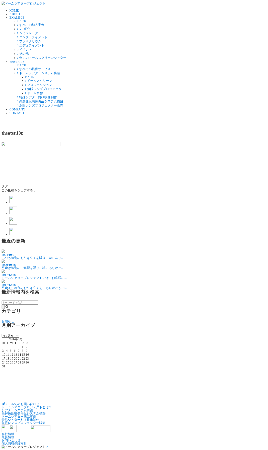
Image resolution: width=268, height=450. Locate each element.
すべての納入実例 (31, 24)
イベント (25, 49)
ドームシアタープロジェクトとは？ (27, 407)
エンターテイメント (32, 37)
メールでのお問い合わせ (22, 404)
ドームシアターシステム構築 (39, 73)
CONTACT (17, 113)
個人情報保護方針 (14, 443)
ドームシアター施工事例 (19, 416)
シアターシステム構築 (17, 410)
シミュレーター (29, 33)
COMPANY (17, 109)
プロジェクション (39, 85)
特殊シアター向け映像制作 (37, 97)
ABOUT (15, 14)
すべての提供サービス (34, 69)
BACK (21, 21)
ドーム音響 (34, 93)
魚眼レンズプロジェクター (45, 89)
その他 (23, 53)
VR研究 (24, 29)
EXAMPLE (17, 17)
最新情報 (8, 437)
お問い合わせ (11, 440)
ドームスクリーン (39, 80)
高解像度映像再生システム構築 (40, 101)
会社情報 (8, 434)
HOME (14, 10)
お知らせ (8, 321)
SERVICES (16, 61)
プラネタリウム (29, 41)
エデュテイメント (31, 45)
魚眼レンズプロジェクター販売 (40, 105)
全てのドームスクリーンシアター (42, 57)
